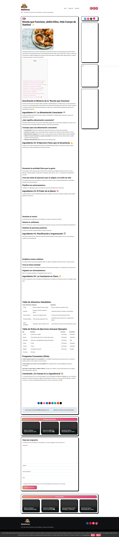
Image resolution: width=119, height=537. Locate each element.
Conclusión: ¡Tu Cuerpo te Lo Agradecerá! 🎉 (32, 97)
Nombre (25, 465)
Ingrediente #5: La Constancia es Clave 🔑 (32, 90)
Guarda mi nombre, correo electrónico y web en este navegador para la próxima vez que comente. (44, 484)
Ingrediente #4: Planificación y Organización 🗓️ (33, 88)
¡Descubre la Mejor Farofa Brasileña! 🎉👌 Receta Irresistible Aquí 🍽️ (68, 509)
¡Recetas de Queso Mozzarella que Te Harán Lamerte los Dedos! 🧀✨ (68, 431)
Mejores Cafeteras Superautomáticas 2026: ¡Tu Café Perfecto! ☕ (30, 431)
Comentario (25, 445)
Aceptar (93, 535)
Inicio (65, 8)
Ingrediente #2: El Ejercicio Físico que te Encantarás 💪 (35, 84)
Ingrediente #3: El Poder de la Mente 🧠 (32, 86)
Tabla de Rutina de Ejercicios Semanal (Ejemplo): (33, 93)
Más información (86, 535)
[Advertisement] (35, 71)
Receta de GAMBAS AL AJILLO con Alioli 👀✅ (48, 431)
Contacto (77, 8)
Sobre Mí (70, 8)
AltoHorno (25, 9)
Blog (24, 18)
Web (24, 477)
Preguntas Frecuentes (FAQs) (29, 95)
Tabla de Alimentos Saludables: (30, 91)
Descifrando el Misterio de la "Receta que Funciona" (34, 81)
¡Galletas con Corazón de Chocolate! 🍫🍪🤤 (63, 410)
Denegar (98, 535)
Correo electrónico (27, 471)
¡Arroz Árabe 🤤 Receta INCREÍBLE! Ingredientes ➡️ (37, 410)
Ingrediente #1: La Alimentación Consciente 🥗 (33, 82)
